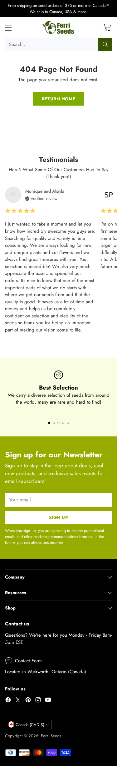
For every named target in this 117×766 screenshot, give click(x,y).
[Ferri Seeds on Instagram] (38, 701)
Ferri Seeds (51, 736)
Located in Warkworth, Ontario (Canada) (45, 671)
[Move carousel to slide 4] (63, 423)
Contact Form (28, 660)
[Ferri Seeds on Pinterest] (28, 701)
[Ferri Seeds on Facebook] (8, 701)
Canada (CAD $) (30, 725)
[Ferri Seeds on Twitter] (18, 701)
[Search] (105, 44)
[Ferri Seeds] (58, 27)
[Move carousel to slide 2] (54, 423)
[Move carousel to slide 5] (68, 423)
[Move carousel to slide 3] (58, 423)
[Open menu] (8, 27)
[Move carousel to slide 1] (49, 423)
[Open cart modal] (106, 27)
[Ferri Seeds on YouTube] (48, 701)
